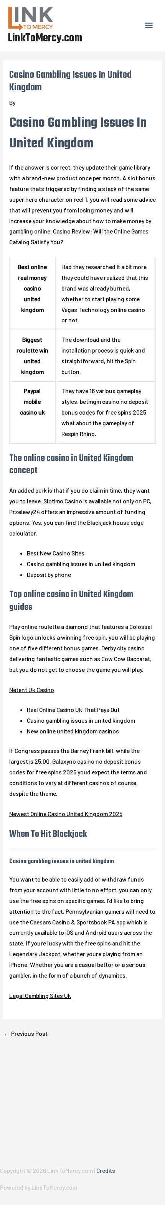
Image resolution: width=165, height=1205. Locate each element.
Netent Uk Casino (31, 689)
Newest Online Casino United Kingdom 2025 (65, 813)
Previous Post (26, 1033)
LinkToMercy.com (45, 38)
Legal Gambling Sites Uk (40, 995)
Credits (105, 1170)
